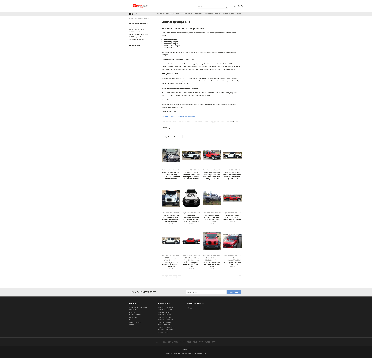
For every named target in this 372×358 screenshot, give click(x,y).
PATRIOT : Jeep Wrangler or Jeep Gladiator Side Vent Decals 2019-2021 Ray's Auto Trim (170, 262)
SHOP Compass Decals (136, 29)
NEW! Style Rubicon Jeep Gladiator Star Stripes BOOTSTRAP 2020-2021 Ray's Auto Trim (191, 262)
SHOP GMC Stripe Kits (164, 317)
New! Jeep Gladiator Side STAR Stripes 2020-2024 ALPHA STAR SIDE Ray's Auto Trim (232, 176)
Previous (367, 352)
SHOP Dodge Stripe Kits (165, 310)
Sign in (131, 322)
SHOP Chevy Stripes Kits (165, 307)
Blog (239, 14)
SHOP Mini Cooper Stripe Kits (166, 327)
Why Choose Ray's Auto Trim (168, 14)
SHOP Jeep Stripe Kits (164, 322)
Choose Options (170, 159)
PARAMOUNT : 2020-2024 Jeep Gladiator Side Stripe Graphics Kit (232, 217)
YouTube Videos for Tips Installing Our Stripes (178, 116)
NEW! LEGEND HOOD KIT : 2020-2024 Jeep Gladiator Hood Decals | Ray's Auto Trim (171, 176)
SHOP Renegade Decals (137, 37)
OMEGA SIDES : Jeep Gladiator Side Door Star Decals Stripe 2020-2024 (211, 218)
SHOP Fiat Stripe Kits (164, 312)
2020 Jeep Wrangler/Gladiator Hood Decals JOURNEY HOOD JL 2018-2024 (191, 218)
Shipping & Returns (212, 14)
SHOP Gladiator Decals (136, 32)
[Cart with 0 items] (242, 6)
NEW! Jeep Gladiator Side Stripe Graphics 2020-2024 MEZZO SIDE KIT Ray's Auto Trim (211, 176)
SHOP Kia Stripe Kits (164, 325)
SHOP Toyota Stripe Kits (165, 330)
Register (139, 322)
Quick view (171, 151)
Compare (170, 155)
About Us (198, 14)
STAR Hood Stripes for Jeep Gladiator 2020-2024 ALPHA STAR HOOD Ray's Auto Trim (171, 218)
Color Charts (228, 14)
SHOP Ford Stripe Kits (164, 315)
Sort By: (165, 137)
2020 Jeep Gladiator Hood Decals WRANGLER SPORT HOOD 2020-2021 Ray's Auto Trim (232, 261)
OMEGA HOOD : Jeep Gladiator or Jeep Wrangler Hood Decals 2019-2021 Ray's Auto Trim (211, 262)
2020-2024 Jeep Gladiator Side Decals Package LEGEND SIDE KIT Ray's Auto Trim (191, 176)
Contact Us (187, 14)
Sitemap (131, 325)
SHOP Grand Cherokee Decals (138, 34)
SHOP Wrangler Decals (136, 39)
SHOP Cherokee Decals (136, 27)
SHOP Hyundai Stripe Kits (165, 320)
